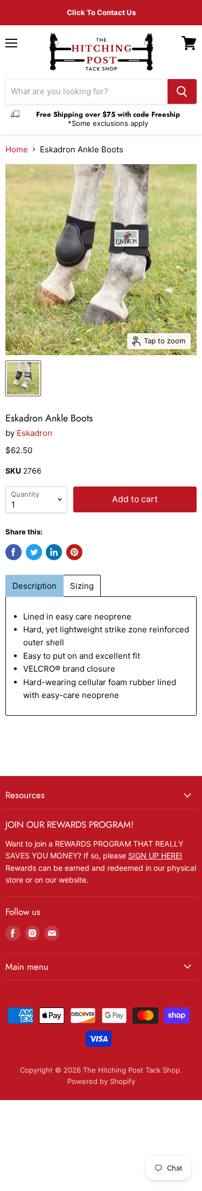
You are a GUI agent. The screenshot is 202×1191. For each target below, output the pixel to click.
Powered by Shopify (101, 1081)
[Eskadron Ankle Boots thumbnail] (23, 378)
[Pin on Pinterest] (74, 552)
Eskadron (34, 433)
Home (16, 149)
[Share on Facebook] (13, 552)
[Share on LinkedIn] (54, 552)
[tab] (34, 586)
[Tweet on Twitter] (34, 552)
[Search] (182, 91)
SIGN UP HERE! (155, 855)
